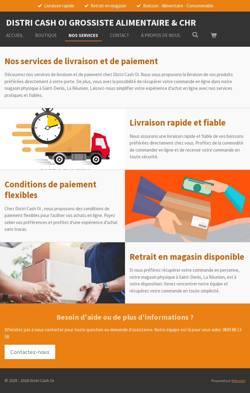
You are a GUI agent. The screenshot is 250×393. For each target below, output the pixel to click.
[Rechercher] (195, 35)
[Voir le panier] (213, 36)
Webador (238, 381)
